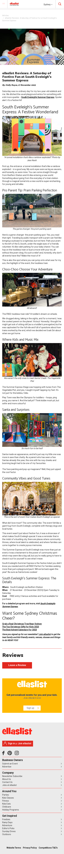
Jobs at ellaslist (9, 785)
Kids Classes (8, 798)
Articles (5, 15)
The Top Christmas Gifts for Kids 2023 (20, 627)
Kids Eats (6, 804)
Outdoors (6, 834)
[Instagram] (17, 754)
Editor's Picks (8, 828)
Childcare (6, 807)
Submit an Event (10, 763)
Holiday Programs (10, 810)
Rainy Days (7, 822)
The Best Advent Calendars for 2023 (19, 630)
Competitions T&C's (48, 848)
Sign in (11, 743)
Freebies (6, 819)
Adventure (7, 825)
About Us (6, 779)
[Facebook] (4, 754)
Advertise (6, 766)
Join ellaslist (45, 634)
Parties (5, 795)
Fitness (5, 801)
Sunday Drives (9, 831)
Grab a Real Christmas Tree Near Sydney (22, 624)
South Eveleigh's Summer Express (37, 97)
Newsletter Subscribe (12, 776)
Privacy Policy (30, 848)
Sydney (47, 4)
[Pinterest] (10, 754)
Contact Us (7, 782)
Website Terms (14, 848)
